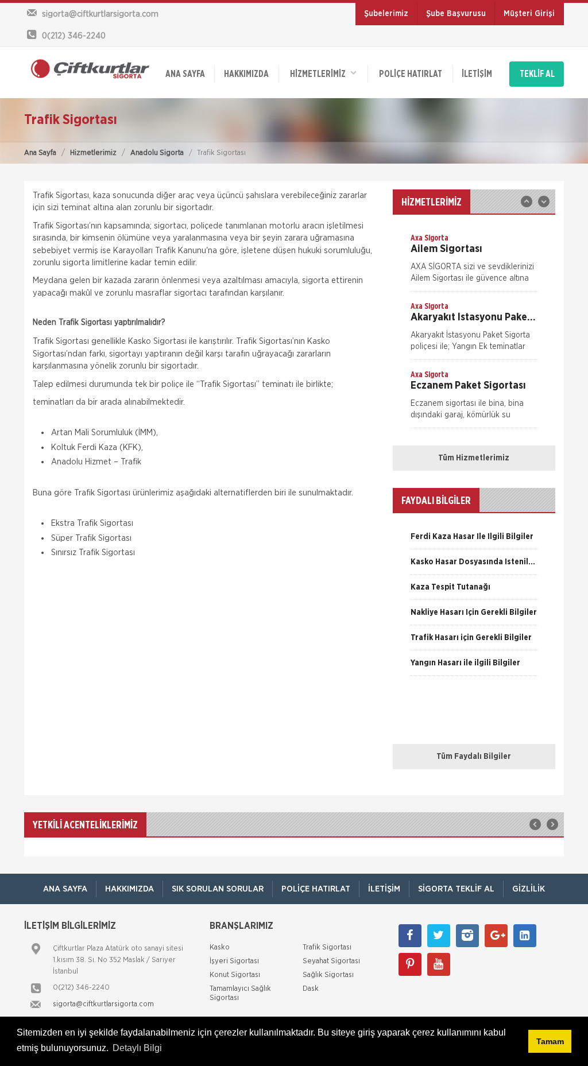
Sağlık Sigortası (328, 975)
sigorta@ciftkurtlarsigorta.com (103, 1004)
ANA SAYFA (185, 74)
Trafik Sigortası (327, 947)
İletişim (477, 74)
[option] (474, 262)
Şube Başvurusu (456, 14)
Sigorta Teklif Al (456, 889)
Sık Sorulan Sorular (218, 889)
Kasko (220, 947)
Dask (311, 989)
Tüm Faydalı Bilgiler (473, 757)
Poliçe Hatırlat (410, 74)
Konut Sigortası (235, 975)
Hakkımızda (246, 74)
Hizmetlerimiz (93, 153)
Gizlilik (528, 889)
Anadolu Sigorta (157, 153)
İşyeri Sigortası (234, 961)
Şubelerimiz (386, 14)
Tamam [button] (550, 1041)
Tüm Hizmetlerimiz (473, 458)
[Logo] (87, 68)
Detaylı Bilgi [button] (137, 1048)
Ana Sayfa (40, 153)
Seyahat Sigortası (331, 961)
